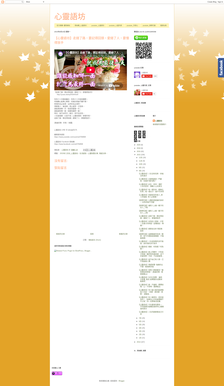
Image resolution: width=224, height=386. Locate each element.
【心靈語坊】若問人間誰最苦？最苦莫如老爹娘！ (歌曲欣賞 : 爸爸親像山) (150, 272)
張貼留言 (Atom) (95, 240)
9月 (140, 167)
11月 (141, 161)
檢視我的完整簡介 (159, 124)
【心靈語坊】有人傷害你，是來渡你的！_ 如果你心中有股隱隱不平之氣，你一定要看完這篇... (150, 299)
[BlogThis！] (87, 150)
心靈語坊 (69, 16)
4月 (140, 328)
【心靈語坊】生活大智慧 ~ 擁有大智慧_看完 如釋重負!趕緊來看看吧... (150, 279)
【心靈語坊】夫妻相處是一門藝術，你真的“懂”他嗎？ (150, 180)
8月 (140, 171)
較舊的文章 (123, 234)
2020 (139, 145)
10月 (141, 164)
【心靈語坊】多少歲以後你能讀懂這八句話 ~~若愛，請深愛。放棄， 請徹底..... (150, 292)
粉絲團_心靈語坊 (81, 25)
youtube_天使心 (132, 25)
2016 (139, 151)
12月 (141, 157)
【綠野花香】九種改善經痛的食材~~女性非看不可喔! (150, 201)
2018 (139, 148)
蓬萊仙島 (163, 25)
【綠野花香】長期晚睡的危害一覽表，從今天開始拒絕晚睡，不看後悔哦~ (151, 236)
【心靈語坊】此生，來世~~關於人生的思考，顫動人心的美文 (150, 185)
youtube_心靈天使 (115, 25)
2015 (139, 155)
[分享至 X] (89, 150)
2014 (139, 342)
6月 (140, 321)
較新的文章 (60, 234)
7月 (140, 318)
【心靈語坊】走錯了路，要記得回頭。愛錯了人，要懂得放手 (150, 217)
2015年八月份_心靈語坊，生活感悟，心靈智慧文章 (79, 153)
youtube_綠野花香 (149, 25)
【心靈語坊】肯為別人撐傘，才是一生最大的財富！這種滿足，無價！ (151, 223)
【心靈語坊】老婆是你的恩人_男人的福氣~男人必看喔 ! (150, 196)
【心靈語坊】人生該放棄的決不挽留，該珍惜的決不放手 (150, 242)
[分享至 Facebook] (91, 150)
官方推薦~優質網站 (63, 25)
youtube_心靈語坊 (97, 25)
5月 (140, 325)
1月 (140, 338)
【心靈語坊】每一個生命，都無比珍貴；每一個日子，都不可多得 (151, 191)
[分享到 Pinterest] (94, 150)
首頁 (92, 234)
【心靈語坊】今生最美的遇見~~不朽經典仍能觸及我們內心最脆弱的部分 (151, 307)
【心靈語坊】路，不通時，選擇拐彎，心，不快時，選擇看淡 (150, 286)
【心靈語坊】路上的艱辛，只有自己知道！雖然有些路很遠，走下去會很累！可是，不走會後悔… (151, 254)
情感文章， (103, 153)
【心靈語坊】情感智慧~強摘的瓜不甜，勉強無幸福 (150, 266)
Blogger (121, 381)
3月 (140, 331)
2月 (140, 334)
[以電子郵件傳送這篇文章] (84, 150)
